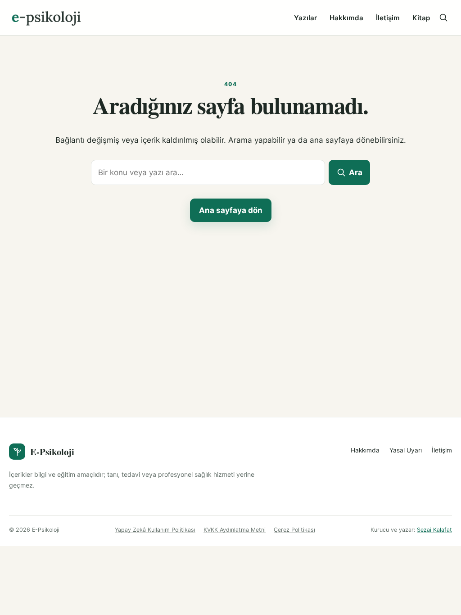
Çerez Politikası (294, 529)
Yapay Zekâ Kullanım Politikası (155, 529)
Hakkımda (346, 18)
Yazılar (305, 18)
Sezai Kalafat (434, 529)
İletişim (388, 18)
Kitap (421, 18)
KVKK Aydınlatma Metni (234, 529)
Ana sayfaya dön (230, 210)
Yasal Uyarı (405, 450)
